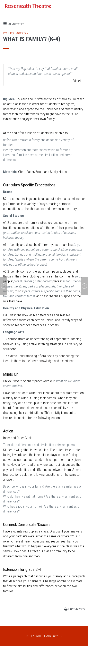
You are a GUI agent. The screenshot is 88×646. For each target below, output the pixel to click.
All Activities (16, 24)
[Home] (28, 6)
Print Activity (76, 609)
